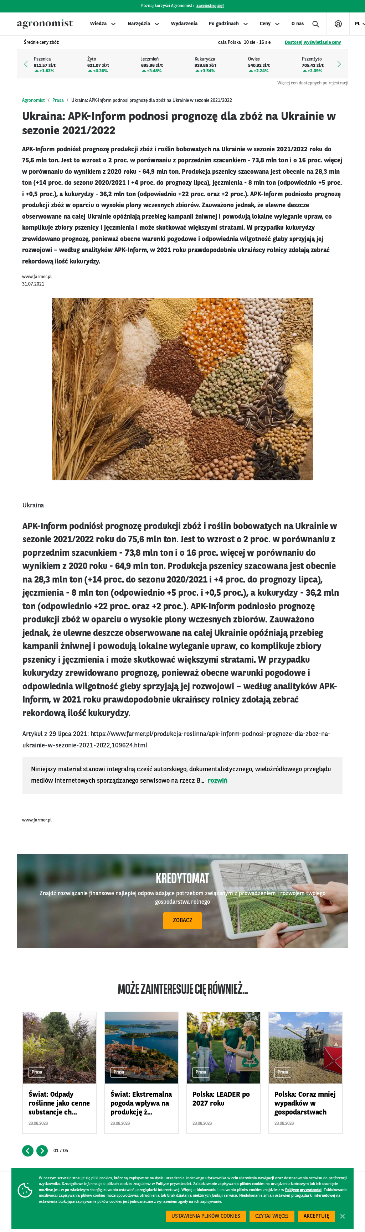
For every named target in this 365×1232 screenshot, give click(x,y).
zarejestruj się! (210, 6)
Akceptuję (316, 1216)
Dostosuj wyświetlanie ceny (313, 42)
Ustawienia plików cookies (205, 1216)
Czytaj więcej (272, 1216)
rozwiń (217, 781)
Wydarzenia (184, 23)
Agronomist (33, 100)
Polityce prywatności (303, 1190)
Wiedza (98, 23)
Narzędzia (139, 23)
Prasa (58, 100)
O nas (298, 23)
